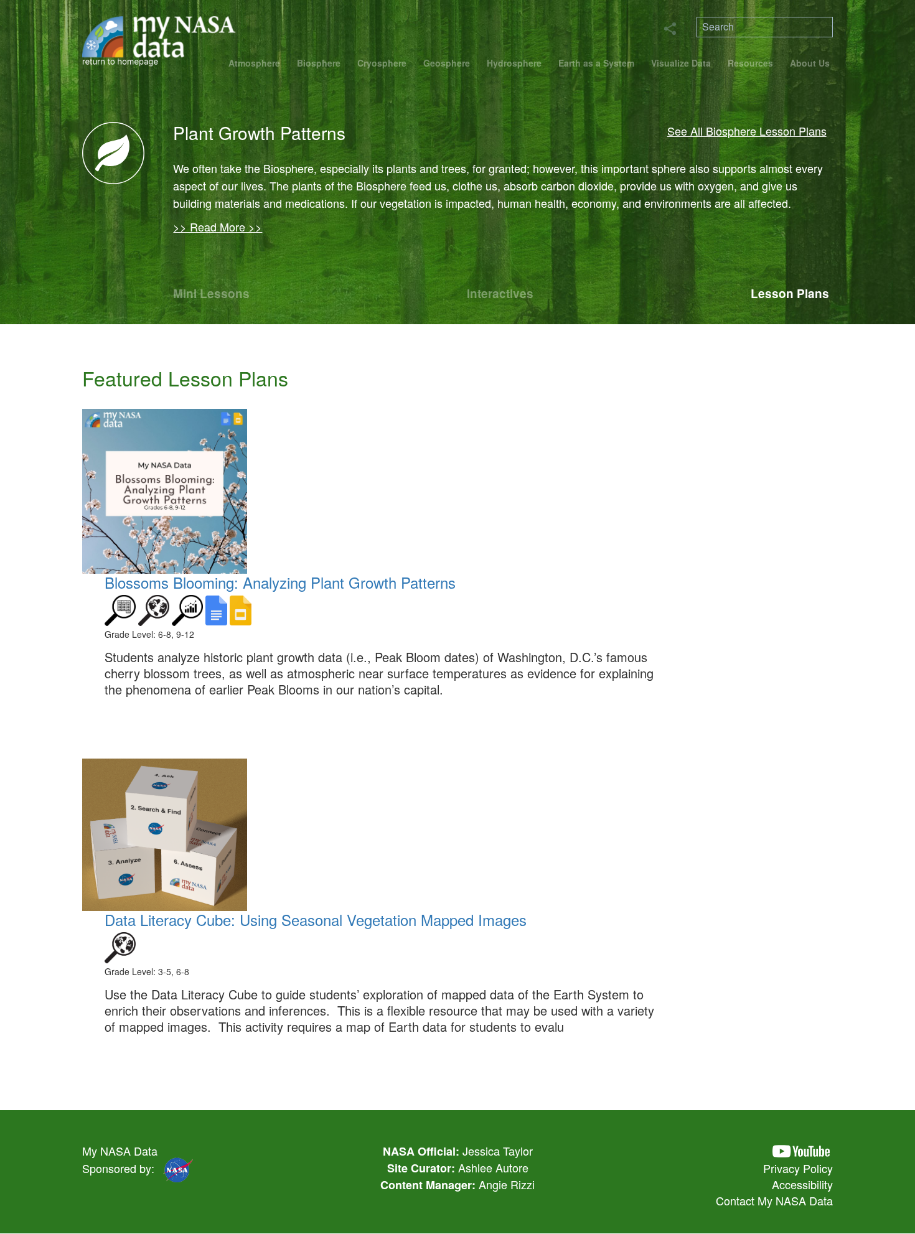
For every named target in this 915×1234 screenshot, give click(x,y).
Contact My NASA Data (774, 1200)
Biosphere (318, 63)
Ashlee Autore (493, 1167)
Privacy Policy (798, 1168)
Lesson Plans (790, 293)
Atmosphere (254, 63)
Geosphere (446, 63)
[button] (801, 1151)
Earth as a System (596, 63)
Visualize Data (681, 63)
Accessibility (802, 1184)
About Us (810, 63)
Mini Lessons (211, 293)
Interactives (500, 293)
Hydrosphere (514, 63)
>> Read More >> (217, 226)
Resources (750, 63)
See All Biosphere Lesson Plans (747, 131)
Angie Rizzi (507, 1184)
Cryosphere (381, 63)
